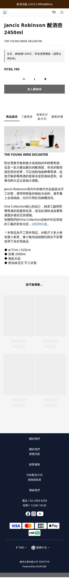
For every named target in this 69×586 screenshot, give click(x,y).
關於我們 (34, 449)
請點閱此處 (39, 224)
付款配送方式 (34, 475)
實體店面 (34, 454)
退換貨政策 (34, 479)
